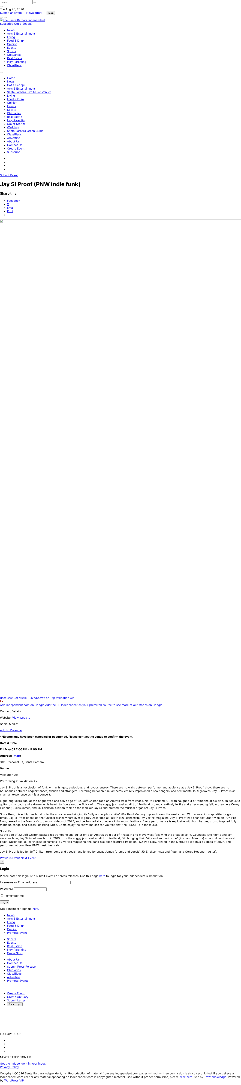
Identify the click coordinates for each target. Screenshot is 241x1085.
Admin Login (14, 1004)
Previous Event (10, 858)
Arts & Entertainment (21, 33)
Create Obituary (17, 997)
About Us (13, 141)
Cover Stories (16, 124)
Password (6, 889)
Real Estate (14, 58)
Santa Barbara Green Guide (25, 131)
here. (35, 908)
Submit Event (9, 175)
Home (11, 78)
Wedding (13, 127)
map (17, 755)
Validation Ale (65, 698)
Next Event (28, 858)
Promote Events (17, 980)
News (10, 30)
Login (50, 13)
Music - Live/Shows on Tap (37, 698)
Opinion (12, 44)
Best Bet (12, 698)
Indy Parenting (16, 61)
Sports (11, 51)
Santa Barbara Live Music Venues (29, 92)
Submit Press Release (21, 966)
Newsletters (34, 12)
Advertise (13, 138)
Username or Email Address (18, 882)
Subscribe (7, 23)
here (102, 876)
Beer (3, 698)
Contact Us (14, 145)
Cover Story (15, 953)
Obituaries (14, 54)
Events (11, 47)
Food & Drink (15, 40)
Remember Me (14, 895)
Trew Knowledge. (216, 1077)
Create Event (16, 148)
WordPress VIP (14, 1080)
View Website (21, 717)
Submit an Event (11, 12)
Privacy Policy (9, 1067)
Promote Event (17, 932)
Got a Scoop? (23, 23)
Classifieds (14, 65)
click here (185, 1077)
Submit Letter (16, 1000)
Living (11, 37)
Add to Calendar (11, 730)
